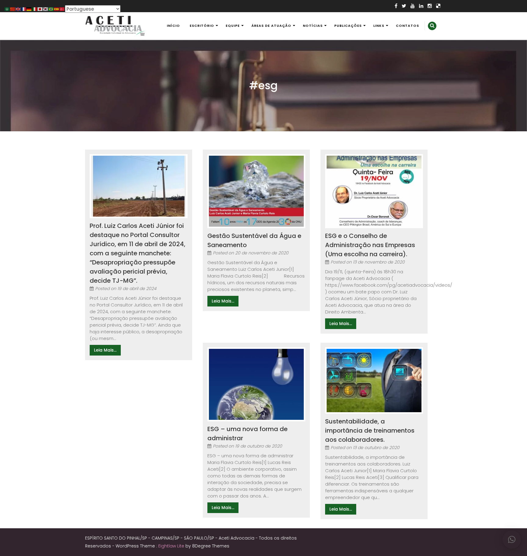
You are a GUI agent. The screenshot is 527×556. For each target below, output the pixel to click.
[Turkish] (62, 8)
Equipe (233, 25)
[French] (24, 8)
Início (173, 25)
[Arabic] (7, 8)
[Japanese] (40, 8)
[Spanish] (56, 8)
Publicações (348, 25)
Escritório (202, 25)
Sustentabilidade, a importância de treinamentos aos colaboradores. (369, 430)
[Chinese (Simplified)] (13, 8)
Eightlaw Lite (171, 546)
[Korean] (45, 8)
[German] (29, 8)
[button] (512, 539)
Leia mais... (105, 350)
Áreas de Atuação (271, 25)
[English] (18, 8)
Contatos (407, 25)
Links (378, 25)
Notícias (313, 25)
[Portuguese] (51, 8)
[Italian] (35, 8)
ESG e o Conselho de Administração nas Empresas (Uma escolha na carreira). (370, 245)
